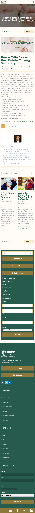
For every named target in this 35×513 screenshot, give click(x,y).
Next (28, 31)
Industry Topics (7, 287)
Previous (7, 31)
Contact (4, 444)
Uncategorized (15, 66)
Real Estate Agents (7, 406)
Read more (6, 230)
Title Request (17, 273)
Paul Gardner (5, 66)
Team (4, 439)
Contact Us (17, 259)
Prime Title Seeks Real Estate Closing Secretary (15, 60)
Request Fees (17, 266)
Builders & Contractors (8, 415)
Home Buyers (6, 397)
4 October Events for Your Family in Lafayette (25, 196)
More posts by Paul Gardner (11, 163)
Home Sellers (6, 402)
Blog (4, 435)
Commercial (5, 420)
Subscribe (17, 335)
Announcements (7, 281)
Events (4, 284)
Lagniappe (5, 291)
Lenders (5, 411)
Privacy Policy (6, 453)
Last (3, 313)
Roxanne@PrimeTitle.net (26, 121)
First (4, 307)
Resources (5, 448)
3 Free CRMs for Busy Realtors (7, 195)
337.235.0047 (17, 368)
